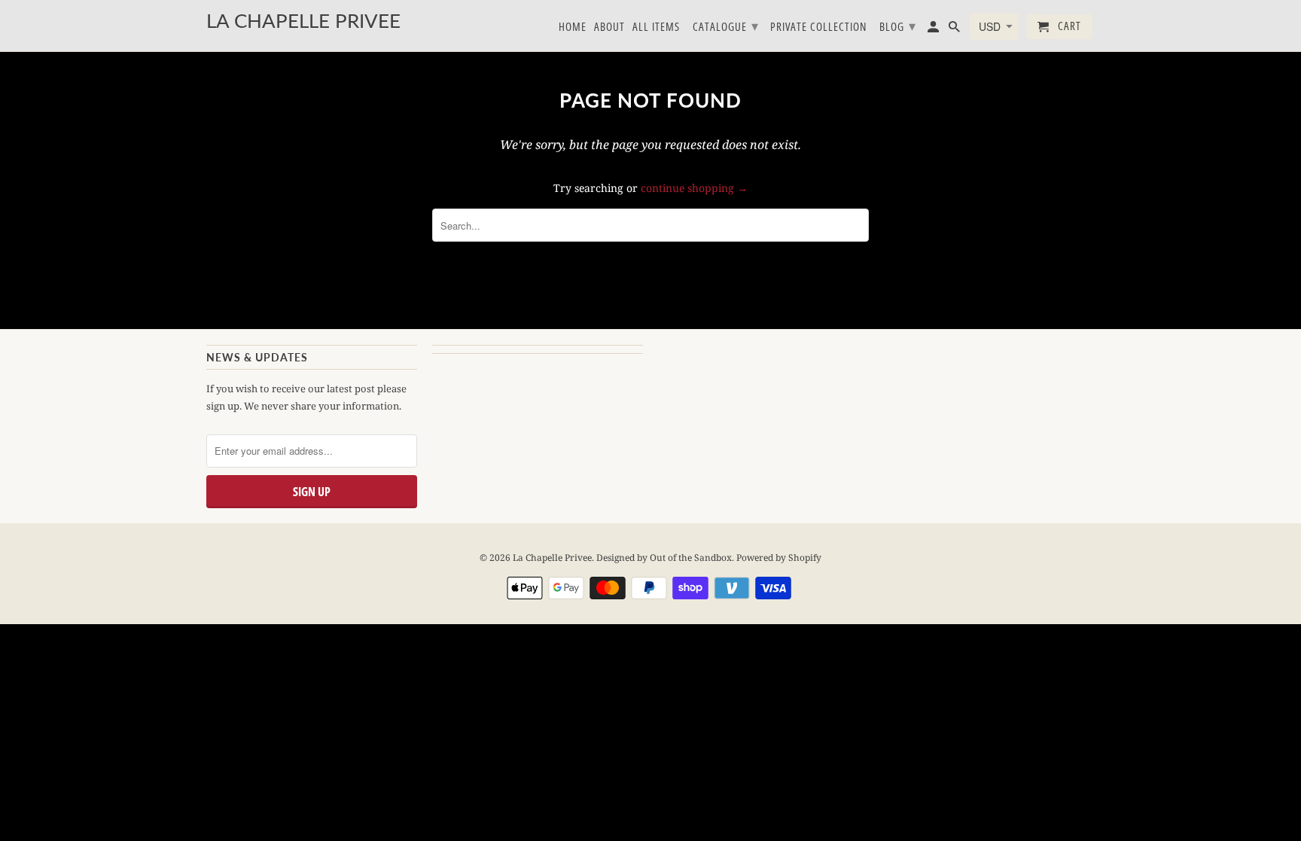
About (609, 27)
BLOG (897, 26)
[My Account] (934, 29)
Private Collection (818, 27)
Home (573, 27)
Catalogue (726, 26)
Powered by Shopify (778, 557)
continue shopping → (694, 188)
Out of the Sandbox (691, 557)
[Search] (955, 29)
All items (656, 27)
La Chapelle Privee (552, 557)
